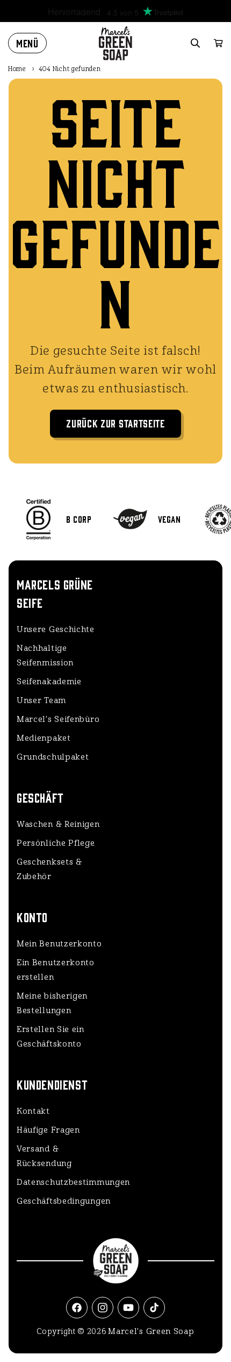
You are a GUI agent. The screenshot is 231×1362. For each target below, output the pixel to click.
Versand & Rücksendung (44, 1156)
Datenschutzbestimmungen (65, 1182)
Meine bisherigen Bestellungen (52, 1003)
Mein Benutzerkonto (59, 944)
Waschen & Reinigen (58, 824)
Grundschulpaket (53, 757)
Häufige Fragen (48, 1130)
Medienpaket (44, 738)
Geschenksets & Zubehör (49, 869)
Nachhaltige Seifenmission (45, 655)
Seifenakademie (49, 681)
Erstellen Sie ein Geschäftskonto (50, 1036)
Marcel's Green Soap (151, 1331)
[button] (27, 43)
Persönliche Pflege (56, 843)
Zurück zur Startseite (115, 423)
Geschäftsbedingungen (64, 1201)
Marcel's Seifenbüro (58, 719)
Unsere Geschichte (56, 629)
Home (17, 69)
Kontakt (33, 1111)
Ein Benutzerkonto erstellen (56, 970)
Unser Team (41, 700)
